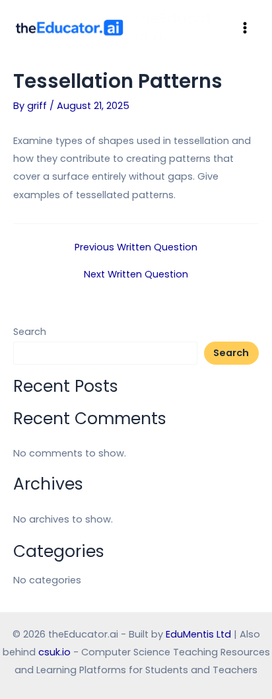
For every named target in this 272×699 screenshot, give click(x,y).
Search (29, 331)
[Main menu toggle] (245, 27)
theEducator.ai (173, 27)
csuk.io (54, 652)
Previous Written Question (136, 247)
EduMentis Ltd (198, 634)
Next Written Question (136, 274)
